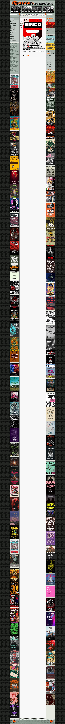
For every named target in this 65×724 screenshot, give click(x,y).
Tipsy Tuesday (13, 71)
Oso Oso (11, 34)
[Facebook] (47, 18)
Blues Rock (12, 59)
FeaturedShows (16, 18)
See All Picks (48, 33)
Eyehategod (12, 36)
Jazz (15, 70)
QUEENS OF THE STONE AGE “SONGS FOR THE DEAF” (50, 30)
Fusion (11, 65)
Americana (12, 58)
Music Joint (24, 15)
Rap (11, 44)
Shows (24, 14)
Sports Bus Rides (52, 53)
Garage (11, 49)
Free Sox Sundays (13, 47)
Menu (21, 14)
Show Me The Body (13, 40)
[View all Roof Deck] (21, 24)
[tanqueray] (21, 27)
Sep (27, 15)
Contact (48, 2)
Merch (29, 14)
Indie (16, 46)
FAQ (52, 2)
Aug (26, 15)
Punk (11, 43)
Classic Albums (14, 44)
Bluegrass (12, 70)
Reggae (16, 59)
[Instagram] (50, 18)
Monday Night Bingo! (13, 66)
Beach (32, 14)
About (37, 2)
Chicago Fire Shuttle (14, 45)
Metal (11, 55)
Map (44, 2)
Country (12, 51)
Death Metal (12, 60)
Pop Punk (12, 53)
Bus (26, 14)
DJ (16, 66)
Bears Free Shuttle (13, 57)
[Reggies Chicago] (23, 5)
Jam (17, 71)
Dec (31, 15)
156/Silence (12, 38)
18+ (11, 63)
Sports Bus (14, 67)
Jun (37, 15)
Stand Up (12, 62)
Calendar (44, 15)
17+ (14, 56)
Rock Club (41, 15)
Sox (11, 67)
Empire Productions (14, 61)
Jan (32, 15)
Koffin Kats (12, 21)
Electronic (12, 46)
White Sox (15, 43)
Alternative (13, 50)
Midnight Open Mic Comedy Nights (16, 54)
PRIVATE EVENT (36, 14)
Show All (21, 15)
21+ (26, 55)
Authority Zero (12, 28)
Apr (35, 15)
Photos (41, 2)
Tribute (16, 48)
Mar (34, 15)
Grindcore (16, 51)
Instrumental (12, 69)
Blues (15, 48)
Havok (11, 26)
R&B (15, 63)
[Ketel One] (21, 25)
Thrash (14, 65)
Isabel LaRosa (12, 30)
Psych (17, 65)
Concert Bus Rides (48, 53)
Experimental (13, 64)
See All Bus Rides (49, 69)
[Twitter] (49, 18)
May (36, 15)
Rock (11, 56)
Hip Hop (16, 62)
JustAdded (12, 18)
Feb (33, 15)
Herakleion (12, 32)
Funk (13, 63)
